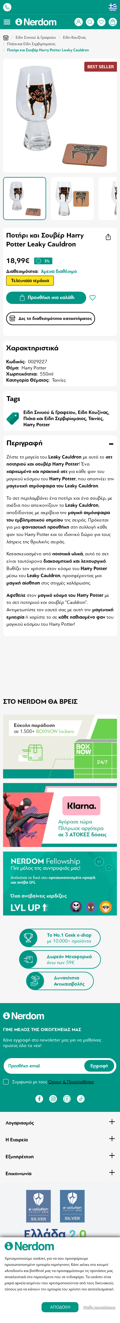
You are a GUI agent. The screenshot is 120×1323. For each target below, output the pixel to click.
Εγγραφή (99, 1066)
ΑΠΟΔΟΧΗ (60, 1307)
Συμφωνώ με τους (53, 1082)
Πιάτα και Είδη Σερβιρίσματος (31, 44)
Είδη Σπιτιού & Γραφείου (36, 37)
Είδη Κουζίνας (74, 37)
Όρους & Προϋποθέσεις (71, 1082)
